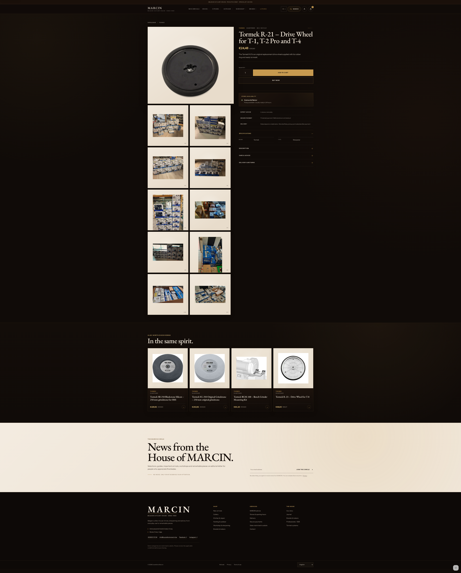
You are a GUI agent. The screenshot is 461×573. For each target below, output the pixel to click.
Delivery (253, 518)
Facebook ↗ (183, 537)
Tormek (242, 28)
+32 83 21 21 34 (152, 537)
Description (244, 148)
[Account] (304, 9)
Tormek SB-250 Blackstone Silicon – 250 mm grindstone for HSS (167, 398)
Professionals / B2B (293, 522)
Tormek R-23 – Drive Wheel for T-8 (292, 396)
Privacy (305, 475)
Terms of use (237, 564)
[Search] (294, 9)
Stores (264, 9)
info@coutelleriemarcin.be (168, 537)
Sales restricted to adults (258, 525)
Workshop (240, 9)
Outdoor (227, 9)
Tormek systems (292, 525)
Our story (289, 511)
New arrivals (194, 9)
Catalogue (152, 22)
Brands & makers (219, 529)
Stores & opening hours (258, 514)
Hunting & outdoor (219, 522)
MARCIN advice (255, 511)
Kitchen (215, 9)
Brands (252, 9)
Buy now (276, 80)
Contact (252, 529)
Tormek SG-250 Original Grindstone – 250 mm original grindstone (209, 398)
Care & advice (245, 155)
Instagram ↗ (193, 537)
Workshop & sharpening (221, 525)
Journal (288, 514)
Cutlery (215, 514)
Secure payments (256, 522)
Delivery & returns (247, 162)
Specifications (245, 133)
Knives (205, 9)
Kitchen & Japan (219, 518)
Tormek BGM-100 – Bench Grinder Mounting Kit (250, 398)
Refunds (221, 564)
